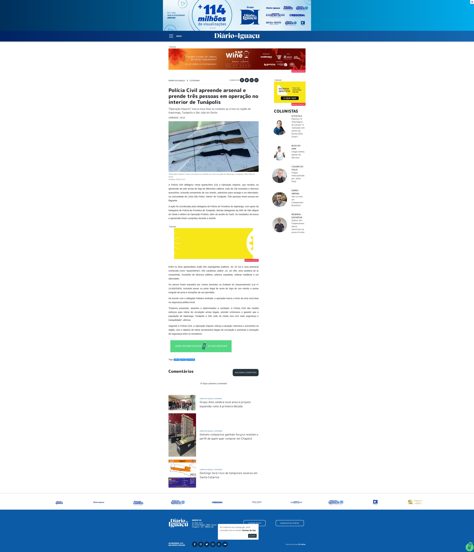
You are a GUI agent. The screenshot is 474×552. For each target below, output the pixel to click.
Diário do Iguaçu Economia (211, 398)
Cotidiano (195, 80)
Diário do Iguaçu (176, 80)
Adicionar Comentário (246, 372)
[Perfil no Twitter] (207, 544)
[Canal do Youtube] (213, 544)
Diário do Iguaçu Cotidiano (211, 431)
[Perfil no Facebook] (195, 544)
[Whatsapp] (251, 80)
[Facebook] (242, 80)
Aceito (252, 536)
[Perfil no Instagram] (201, 544)
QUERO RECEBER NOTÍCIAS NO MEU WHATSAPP (201, 346)
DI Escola (297, 116)
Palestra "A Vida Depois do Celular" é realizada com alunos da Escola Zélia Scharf (298, 128)
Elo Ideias (302, 544)
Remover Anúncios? (298, 71)
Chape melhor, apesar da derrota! (298, 154)
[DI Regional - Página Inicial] (59, 502)
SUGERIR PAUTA (254, 523)
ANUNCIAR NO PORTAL (289, 523)
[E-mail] (256, 80)
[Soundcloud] (225, 544)
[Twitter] (247, 80)
